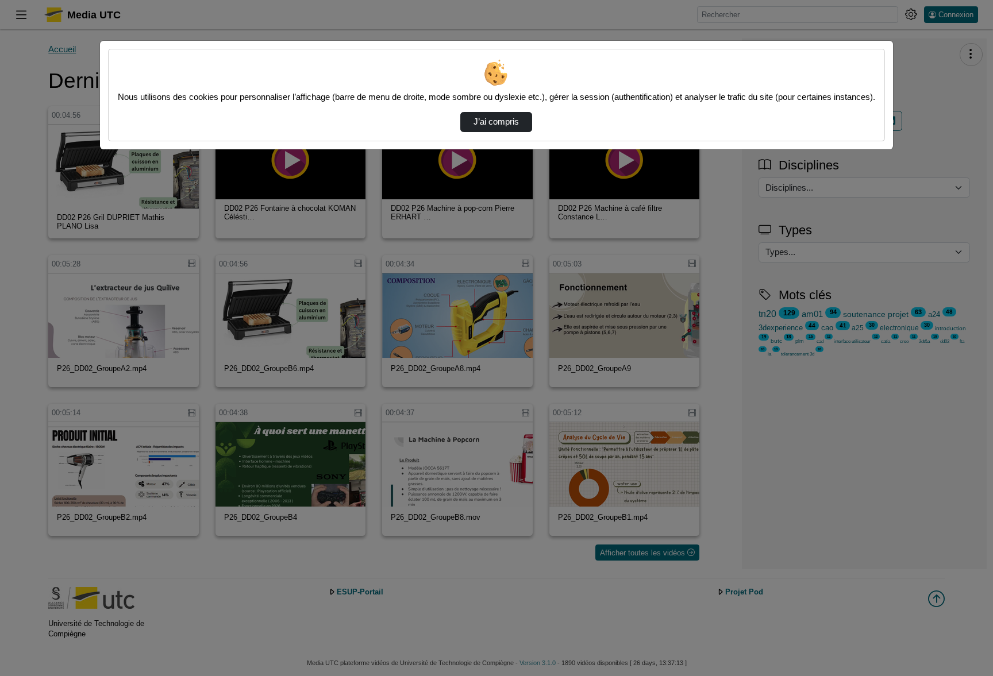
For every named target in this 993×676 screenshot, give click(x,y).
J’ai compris (496, 121)
